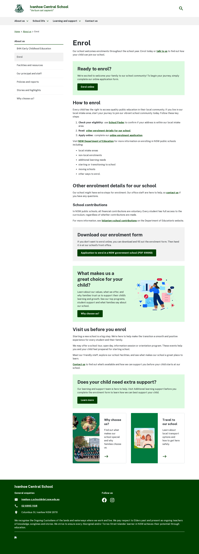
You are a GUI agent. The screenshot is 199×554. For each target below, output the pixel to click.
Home (17, 31)
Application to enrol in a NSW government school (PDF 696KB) (117, 252)
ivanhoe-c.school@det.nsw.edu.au (40, 499)
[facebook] (104, 501)
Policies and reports (28, 81)
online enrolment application (126, 135)
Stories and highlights (29, 90)
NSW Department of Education (96, 141)
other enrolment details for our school (108, 130)
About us (27, 31)
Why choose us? (90, 313)
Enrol (20, 57)
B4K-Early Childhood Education (34, 48)
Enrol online (87, 86)
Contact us (79, 364)
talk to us (161, 51)
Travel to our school (169, 422)
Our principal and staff (29, 73)
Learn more (87, 400)
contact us (172, 192)
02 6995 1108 (29, 505)
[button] (21, 21)
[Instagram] (112, 501)
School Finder (116, 122)
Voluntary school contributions (119, 220)
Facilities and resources (30, 65)
